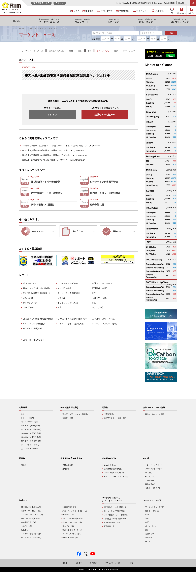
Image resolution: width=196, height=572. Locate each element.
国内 (80, 50)
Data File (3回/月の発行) (34, 339)
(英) (39, 510)
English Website (123, 3)
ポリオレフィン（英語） (69, 302)
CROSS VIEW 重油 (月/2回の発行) (38, 318)
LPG (94, 293)
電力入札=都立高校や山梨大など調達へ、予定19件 (45, 159)
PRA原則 (181, 3)
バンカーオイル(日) (28, 510)
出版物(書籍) (109, 414)
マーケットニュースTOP (32, 50)
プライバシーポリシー (113, 563)
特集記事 (148, 537)
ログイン (60, 3)
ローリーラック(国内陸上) (31, 518)
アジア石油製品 (64, 288)
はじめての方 (181, 13)
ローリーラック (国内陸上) (69, 293)
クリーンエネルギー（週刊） (105, 323)
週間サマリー (150, 533)
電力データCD (67, 418)
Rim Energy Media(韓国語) (164, 3)
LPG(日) (65, 514)
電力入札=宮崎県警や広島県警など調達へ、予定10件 (46, 155)
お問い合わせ (107, 10)
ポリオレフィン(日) (69, 522)
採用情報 (160, 10)
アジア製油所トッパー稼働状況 (116, 514)
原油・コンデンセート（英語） (37, 288)
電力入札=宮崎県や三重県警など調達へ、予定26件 (45, 150)
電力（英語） (98, 307)
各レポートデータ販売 (29, 448)
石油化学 (62, 298)
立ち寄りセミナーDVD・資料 (115, 418)
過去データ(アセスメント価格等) (75, 414)
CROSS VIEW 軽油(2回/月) (31, 433)
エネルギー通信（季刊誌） (104, 318)
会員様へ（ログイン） (153, 488)
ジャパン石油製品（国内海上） (37, 293)
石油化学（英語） (100, 298)
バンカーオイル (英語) (68, 283)
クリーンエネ (129, 50)
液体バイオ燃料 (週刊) (29, 421)
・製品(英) (39, 514)
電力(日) (65, 526)
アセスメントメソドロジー (155, 468)
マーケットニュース (35, 28)
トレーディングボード (153, 465)
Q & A (76, 10)
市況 (90, 50)
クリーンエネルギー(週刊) (31, 429)
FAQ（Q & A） (150, 476)
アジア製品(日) (27, 514)
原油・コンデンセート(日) (72, 510)
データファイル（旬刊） (30, 444)
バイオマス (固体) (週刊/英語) (71, 323)
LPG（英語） (29, 298)
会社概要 (89, 10)
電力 (60, 307)
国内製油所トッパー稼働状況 (115, 507)
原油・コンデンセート (102, 283)
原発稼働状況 (109, 526)
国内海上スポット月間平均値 (115, 518)
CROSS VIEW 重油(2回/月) (31, 437)
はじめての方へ (151, 484)
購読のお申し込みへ (105, 114)
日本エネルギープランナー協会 (116, 476)
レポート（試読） (28, 418)
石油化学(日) (26, 522)
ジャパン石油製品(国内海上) (73, 518)
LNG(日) (24, 526)
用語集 (23, 465)
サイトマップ (142, 10)
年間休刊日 (124, 10)
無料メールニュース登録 (154, 414)
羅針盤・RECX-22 (152, 510)
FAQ (131, 563)
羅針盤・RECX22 (56, 50)
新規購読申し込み (41, 3)
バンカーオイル (30, 283)
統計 (116, 50)
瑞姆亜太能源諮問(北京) (141, 3)
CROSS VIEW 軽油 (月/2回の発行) (72, 318)
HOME (21, 28)
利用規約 (93, 563)
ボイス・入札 (103, 50)
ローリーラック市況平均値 (114, 511)
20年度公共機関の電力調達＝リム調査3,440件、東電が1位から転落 (52, 145)
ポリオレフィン (30, 302)
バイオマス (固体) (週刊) (34, 323)
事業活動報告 (67, 465)
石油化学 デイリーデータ (72, 530)
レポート (24, 414)
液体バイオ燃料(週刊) (32, 328)
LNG (94, 302)
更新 (172, 13)
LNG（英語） (29, 307)
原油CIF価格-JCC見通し (113, 522)
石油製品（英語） (100, 288)
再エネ (147, 541)
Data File (24, 530)
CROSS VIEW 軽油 (69, 507)
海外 (71, 50)
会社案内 (78, 563)
